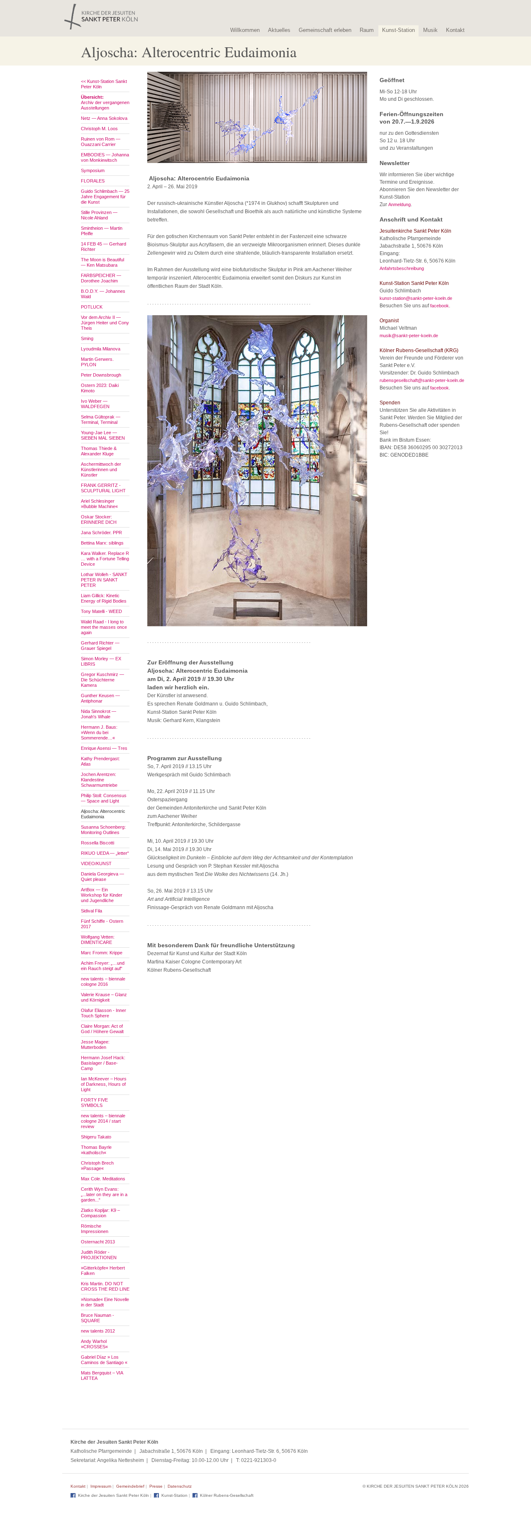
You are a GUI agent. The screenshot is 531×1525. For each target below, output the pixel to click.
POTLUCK (91, 306)
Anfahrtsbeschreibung (402, 268)
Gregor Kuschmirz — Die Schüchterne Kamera (102, 680)
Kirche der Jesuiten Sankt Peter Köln (113, 1495)
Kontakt (455, 30)
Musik (430, 30)
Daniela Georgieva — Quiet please (102, 876)
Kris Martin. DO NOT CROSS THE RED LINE (105, 1286)
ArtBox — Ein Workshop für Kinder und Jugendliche (101, 895)
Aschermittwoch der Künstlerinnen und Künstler (101, 469)
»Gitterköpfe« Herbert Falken (103, 1270)
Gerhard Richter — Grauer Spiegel (100, 645)
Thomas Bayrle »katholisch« (96, 1150)
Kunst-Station (398, 30)
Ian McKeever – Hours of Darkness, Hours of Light (104, 1084)
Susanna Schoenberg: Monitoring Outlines (103, 830)
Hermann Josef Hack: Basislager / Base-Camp (103, 1063)
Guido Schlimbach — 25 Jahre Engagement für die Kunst (105, 196)
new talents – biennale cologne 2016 (103, 981)
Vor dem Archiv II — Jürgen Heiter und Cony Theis (105, 323)
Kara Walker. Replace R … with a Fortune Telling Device (105, 559)
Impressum (100, 1486)
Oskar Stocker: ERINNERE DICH (99, 519)
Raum (367, 30)
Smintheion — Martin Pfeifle (101, 231)
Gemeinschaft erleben (325, 30)
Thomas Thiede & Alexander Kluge (99, 451)
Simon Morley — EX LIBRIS (101, 661)
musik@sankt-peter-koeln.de (409, 335)
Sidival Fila (91, 910)
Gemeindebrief (130, 1486)
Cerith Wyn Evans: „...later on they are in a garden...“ (104, 1194)
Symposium (93, 170)
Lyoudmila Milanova (100, 348)
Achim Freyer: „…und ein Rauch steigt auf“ (102, 966)
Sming (87, 338)
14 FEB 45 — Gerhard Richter (103, 246)
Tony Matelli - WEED (101, 611)
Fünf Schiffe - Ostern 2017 (102, 924)
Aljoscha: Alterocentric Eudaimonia (103, 814)
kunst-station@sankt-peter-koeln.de (416, 298)
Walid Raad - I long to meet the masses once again (104, 627)
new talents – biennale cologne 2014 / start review (103, 1121)
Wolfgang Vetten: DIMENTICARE (97, 939)
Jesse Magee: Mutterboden (95, 1044)
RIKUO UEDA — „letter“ (105, 853)
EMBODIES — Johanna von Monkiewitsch (105, 157)
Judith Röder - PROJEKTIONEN (99, 1255)
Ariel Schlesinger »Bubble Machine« (99, 504)
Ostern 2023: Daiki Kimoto (100, 388)
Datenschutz (180, 1486)
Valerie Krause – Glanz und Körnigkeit (104, 997)
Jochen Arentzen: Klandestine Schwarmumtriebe (99, 780)
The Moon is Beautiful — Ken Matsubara (102, 262)
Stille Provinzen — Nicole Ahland (99, 215)
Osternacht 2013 (98, 1241)
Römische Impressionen (94, 1228)
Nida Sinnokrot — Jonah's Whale (98, 714)
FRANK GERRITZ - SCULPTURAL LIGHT (103, 488)
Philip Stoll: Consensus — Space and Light (104, 798)
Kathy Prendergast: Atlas (100, 761)
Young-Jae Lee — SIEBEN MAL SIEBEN (103, 435)
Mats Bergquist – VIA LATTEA (102, 1375)
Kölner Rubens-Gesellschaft (226, 1495)
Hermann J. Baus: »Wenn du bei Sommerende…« (99, 732)
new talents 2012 (98, 1330)
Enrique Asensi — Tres (104, 748)
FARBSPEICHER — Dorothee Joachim (101, 278)
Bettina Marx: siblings (102, 542)
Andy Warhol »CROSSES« (94, 1344)
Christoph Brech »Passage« (97, 1165)
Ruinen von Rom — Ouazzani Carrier (100, 141)
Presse (156, 1486)
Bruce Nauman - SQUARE (97, 1318)
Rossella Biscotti (97, 842)
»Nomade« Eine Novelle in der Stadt (105, 1302)
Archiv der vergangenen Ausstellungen (105, 102)
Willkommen (245, 30)
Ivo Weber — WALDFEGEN (95, 404)
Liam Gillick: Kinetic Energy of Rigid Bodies (104, 598)
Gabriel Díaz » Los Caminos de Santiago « (104, 1360)
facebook (439, 305)
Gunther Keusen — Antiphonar (100, 698)
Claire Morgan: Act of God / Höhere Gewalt (102, 1029)
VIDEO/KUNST (96, 863)
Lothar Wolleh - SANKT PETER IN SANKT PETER (104, 580)
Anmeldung (399, 204)
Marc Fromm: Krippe (101, 952)
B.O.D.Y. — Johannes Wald (103, 294)
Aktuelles (279, 30)
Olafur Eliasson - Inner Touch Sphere (103, 1013)
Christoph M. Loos (99, 128)
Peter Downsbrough (101, 374)
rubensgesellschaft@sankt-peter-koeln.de (422, 380)
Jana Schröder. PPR (101, 532)
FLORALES (93, 180)
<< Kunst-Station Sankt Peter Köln (104, 84)
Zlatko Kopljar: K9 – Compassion (100, 1213)
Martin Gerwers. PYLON (97, 362)
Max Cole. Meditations (103, 1178)
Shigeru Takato (96, 1136)
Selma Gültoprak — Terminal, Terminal (100, 419)
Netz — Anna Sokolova (104, 118)
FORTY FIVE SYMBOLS (94, 1102)
